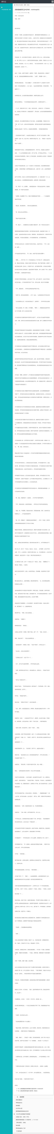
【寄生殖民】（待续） (21, 1122)
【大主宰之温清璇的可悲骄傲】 (23, 1114)
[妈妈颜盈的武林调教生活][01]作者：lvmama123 (31, 1088)
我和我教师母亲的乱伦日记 (22, 1111)
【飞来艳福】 (19, 1131)
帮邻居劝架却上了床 (20, 1128)
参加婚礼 (18, 1105)
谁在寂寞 (18, 1125)
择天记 (3, 2)
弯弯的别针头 (19, 1102)
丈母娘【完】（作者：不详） (23, 1116)
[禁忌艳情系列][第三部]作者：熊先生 (28, 1090)
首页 (25, 4)
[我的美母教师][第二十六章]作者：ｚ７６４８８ (27, 1119)
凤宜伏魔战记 (19, 1099)
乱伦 (28, 4)
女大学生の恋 (19, 1108)
